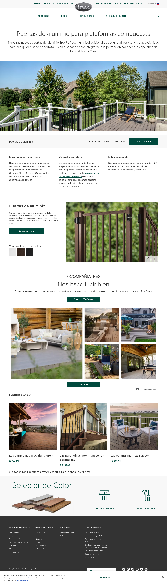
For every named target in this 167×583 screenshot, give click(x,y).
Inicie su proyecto (116, 16)
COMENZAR (65, 527)
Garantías (12, 545)
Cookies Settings (105, 577)
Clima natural (14, 548)
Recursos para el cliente (18, 542)
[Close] (163, 577)
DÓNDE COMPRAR (41, 3)
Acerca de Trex (41, 532)
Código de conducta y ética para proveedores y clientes (96, 546)
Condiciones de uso (93, 554)
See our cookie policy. (28, 578)
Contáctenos (14, 532)
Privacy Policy (22, 580)
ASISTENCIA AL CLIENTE (20, 527)
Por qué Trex (86, 16)
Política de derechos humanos (93, 540)
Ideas (63, 16)
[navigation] (83, 4)
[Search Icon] (157, 15)
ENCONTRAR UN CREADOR (108, 3)
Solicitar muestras (64, 3)
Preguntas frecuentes (17, 535)
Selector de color (67, 532)
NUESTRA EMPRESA (44, 527)
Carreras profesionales (44, 535)
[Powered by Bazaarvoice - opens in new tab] (146, 389)
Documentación (133, 3)
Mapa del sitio (90, 557)
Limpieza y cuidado (17, 552)
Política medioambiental (94, 550)
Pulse (37, 542)
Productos (43, 16)
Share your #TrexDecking (83, 299)
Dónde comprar (143, 141)
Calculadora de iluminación (71, 535)
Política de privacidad (93, 532)
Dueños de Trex (15, 539)
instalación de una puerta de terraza (79, 174)
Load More (77, 385)
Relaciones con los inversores (42, 547)
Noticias (38, 539)
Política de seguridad (93, 535)
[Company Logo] (83, 7)
